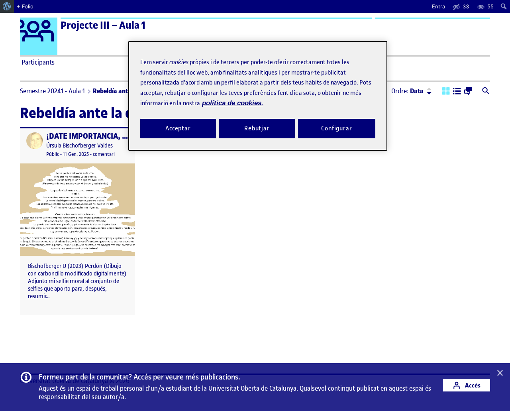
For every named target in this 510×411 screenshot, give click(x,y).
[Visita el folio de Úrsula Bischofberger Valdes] (34, 140)
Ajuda (345, 62)
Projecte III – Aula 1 (103, 25)
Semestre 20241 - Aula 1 (52, 91)
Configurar (336, 128)
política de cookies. (232, 103)
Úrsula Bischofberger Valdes (79, 145)
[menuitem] (7, 6)
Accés (472, 385)
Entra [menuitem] (438, 6)
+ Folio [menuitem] (25, 6)
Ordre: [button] (407, 91)
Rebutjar (257, 128)
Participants (38, 62)
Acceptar (178, 128)
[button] (446, 91)
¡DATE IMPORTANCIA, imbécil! (98, 136)
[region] (257, 96)
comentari (104, 154)
